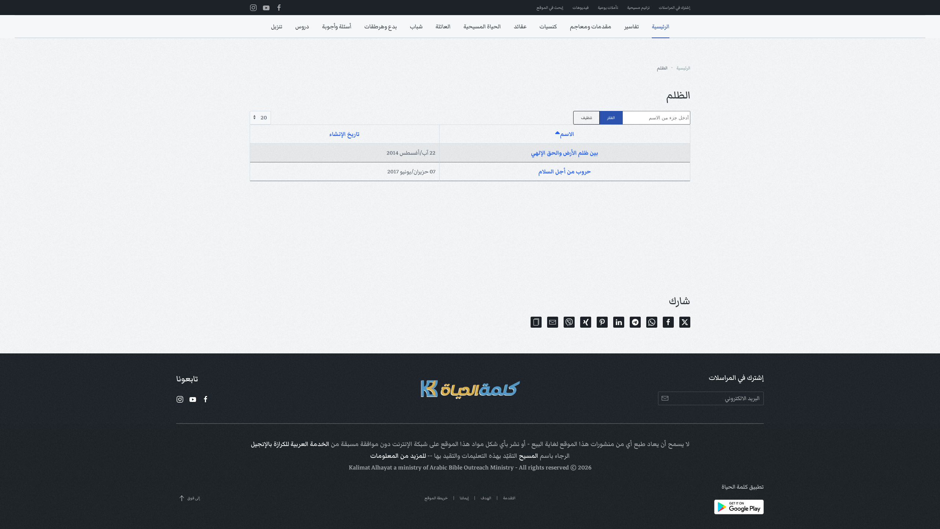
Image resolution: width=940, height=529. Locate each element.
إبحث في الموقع (549, 7)
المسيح (528, 456)
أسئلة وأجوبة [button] (336, 26)
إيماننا (464, 498)
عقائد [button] (520, 26)
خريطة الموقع (436, 498)
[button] (536, 322)
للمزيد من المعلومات (398, 456)
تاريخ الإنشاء (344, 134)
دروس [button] (302, 26)
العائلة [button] (443, 26)
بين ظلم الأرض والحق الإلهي (564, 152)
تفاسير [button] (631, 26)
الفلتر (611, 118)
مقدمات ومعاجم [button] (590, 26)
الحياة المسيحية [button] (482, 26)
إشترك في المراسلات (674, 7)
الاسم (567, 134)
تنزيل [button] (276, 26)
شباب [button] (416, 26)
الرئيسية (660, 26)
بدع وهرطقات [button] (380, 26)
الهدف (486, 498)
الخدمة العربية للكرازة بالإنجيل (290, 444)
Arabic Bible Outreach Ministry (472, 467)
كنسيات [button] (548, 26)
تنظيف (586, 118)
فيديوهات (580, 7)
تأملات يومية (608, 7)
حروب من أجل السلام (564, 171)
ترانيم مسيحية (638, 7)
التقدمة (509, 498)
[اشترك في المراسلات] (665, 398)
